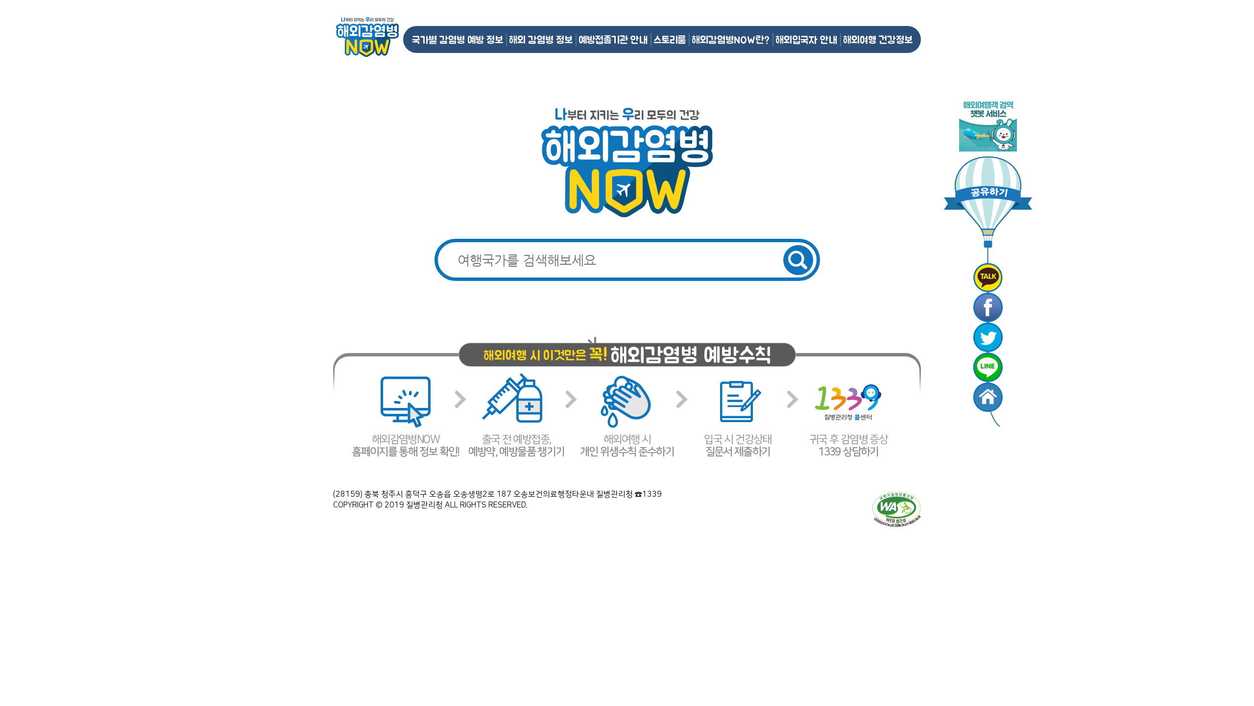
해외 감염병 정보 (541, 39)
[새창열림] (988, 124)
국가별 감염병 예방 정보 (457, 39)
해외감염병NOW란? (731, 39)
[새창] (988, 277)
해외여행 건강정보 (878, 39)
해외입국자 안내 (806, 39)
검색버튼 (798, 260)
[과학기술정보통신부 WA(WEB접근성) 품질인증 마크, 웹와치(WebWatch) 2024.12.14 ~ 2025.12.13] (896, 508)
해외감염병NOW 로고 (367, 37)
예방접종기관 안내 (613, 39)
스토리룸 (669, 39)
